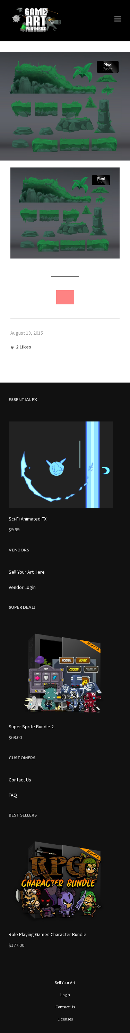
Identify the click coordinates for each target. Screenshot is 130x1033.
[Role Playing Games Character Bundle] (65, 880)
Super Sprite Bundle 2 (31, 726)
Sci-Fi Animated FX (27, 519)
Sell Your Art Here (27, 572)
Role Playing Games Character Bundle (47, 934)
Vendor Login (22, 587)
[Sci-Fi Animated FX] (65, 465)
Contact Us (20, 780)
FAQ (13, 795)
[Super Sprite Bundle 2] (65, 673)
